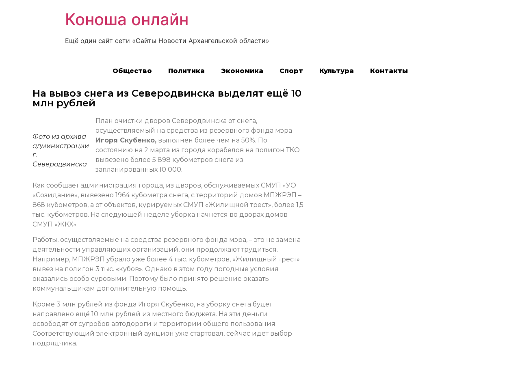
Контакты (389, 71)
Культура (336, 71)
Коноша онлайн (126, 19)
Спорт (291, 71)
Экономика (242, 71)
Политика (186, 71)
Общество (132, 71)
